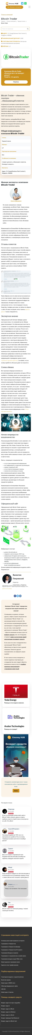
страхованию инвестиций (11, 669)
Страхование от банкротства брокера (10, 946)
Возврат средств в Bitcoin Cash (9, 1021)
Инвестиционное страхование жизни (10, 962)
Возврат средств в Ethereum (8, 1012)
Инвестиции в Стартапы (7, 992)
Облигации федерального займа (9, 986)
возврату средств (9, 634)
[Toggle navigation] (29, 7)
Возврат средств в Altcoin (7, 1015)
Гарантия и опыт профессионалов (9, 965)
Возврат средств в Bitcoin (7, 1009)
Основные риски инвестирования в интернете (12, 940)
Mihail (16, 884)
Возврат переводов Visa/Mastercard (10, 1018)
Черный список (21, 21)
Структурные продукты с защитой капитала (12, 977)
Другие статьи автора (7, 588)
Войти (16, 790)
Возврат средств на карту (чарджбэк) (10, 1002)
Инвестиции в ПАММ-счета (8, 983)
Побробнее (16, 82)
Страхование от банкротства (8, 943)
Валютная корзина (6, 980)
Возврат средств (5, 1005)
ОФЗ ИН (3, 989)
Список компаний (11, 21)
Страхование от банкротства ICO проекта (11, 949)
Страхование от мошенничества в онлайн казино (13, 956)
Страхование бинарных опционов (9, 953)
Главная (3, 21)
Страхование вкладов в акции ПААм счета (11, 959)
